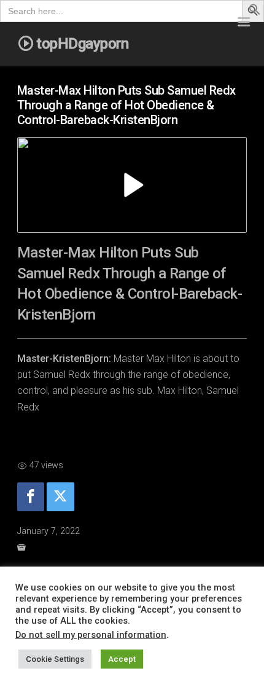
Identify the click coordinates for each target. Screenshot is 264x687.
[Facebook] (30, 496)
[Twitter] (60, 496)
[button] (255, 12)
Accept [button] (122, 659)
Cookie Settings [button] (55, 659)
